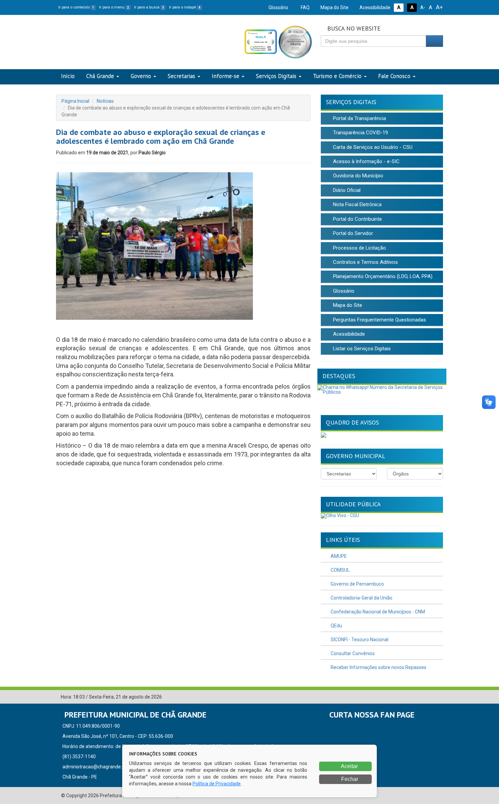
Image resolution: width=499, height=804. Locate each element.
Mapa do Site (334, 7)
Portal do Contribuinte (357, 219)
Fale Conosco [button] (394, 76)
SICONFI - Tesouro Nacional (359, 639)
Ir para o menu (114, 7)
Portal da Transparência (359, 118)
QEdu (336, 625)
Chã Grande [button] (100, 76)
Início (68, 76)
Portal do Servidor (352, 233)
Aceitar (349, 766)
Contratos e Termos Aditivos (365, 262)
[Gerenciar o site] (438, 697)
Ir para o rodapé (184, 7)
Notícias (105, 101)
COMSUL (340, 570)
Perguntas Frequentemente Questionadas (379, 320)
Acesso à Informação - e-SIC (366, 161)
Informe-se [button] (225, 76)
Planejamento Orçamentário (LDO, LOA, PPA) (382, 276)
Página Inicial (75, 101)
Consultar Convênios (352, 653)
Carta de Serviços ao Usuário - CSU (372, 147)
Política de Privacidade (216, 783)
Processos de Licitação (359, 248)
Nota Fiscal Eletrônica (357, 204)
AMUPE (338, 556)
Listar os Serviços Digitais (361, 349)
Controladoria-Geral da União (361, 598)
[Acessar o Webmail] (427, 697)
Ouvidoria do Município (357, 176)
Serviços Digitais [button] (276, 76)
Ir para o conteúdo (76, 7)
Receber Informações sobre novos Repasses (378, 667)
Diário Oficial (346, 190)
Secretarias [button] (181, 76)
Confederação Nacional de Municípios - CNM (377, 611)
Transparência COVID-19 (360, 133)
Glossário (277, 7)
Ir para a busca (149, 7)
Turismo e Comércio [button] (337, 76)
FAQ (305, 7)
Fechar (349, 779)
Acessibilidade (374, 7)
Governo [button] (141, 76)
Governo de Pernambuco (357, 584)
